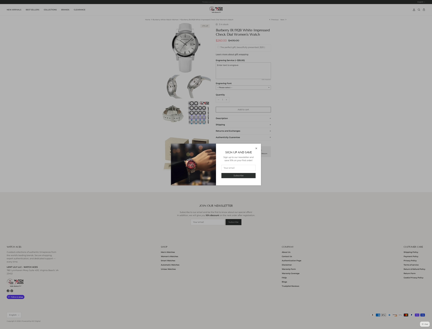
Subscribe (239, 175)
